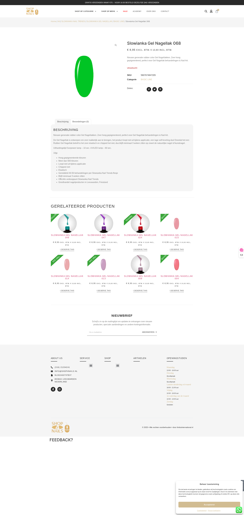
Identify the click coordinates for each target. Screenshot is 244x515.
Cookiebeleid (202, 510)
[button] (91, 365)
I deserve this (67, 249)
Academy (137, 11)
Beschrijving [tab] (62, 122)
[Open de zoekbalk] (206, 11)
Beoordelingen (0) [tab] (80, 122)
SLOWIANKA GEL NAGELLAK (99, 21)
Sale (125, 11)
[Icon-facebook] (53, 389)
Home (53, 21)
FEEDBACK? (61, 439)
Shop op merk (108, 11)
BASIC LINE (119, 21)
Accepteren (209, 504)
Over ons (151, 11)
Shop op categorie (84, 11)
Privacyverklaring (214, 510)
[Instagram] (59, 389)
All (59, 21)
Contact (165, 11)
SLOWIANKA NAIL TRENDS (73, 21)
